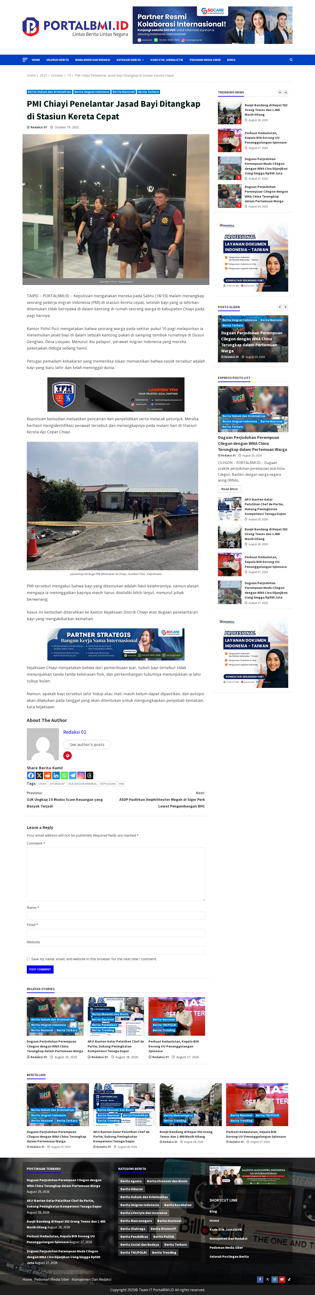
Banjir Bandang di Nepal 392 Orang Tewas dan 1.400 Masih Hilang (230, 536)
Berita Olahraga (132, 1228)
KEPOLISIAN (108, 784)
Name (33, 907)
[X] (39, 775)
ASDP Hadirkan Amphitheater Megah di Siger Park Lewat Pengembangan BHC (162, 799)
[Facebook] (31, 775)
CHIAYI (42, 784)
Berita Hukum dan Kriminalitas (49, 92)
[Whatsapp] (64, 775)
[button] (25, 60)
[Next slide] (285, 92)
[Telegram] (72, 775)
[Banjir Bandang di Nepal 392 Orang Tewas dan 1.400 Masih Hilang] (191, 1104)
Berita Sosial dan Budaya (139, 1244)
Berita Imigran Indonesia (92, 92)
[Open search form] (291, 60)
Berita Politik (163, 1236)
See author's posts (87, 744)
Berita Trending (103, 1030)
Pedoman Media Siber (205, 60)
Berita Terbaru (148, 92)
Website (33, 942)
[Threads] (89, 775)
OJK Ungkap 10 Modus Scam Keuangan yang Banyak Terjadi (65, 799)
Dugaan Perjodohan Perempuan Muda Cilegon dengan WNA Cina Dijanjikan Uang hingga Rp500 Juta (230, 140)
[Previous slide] (279, 92)
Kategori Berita (129, 60)
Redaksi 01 (39, 127)
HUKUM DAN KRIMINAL (82, 784)
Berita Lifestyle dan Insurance (143, 1213)
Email (32, 924)
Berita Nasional (124, 92)
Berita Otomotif (163, 1228)
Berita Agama (131, 1181)
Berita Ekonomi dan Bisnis (110, 1014)
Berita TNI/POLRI (164, 1025)
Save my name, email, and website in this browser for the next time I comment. (94, 959)
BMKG (231, 60)
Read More (231, 490)
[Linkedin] (56, 775)
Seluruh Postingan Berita (229, 1256)
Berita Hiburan (131, 1189)
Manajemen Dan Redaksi (92, 60)
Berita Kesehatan (178, 1205)
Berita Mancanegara (178, 1115)
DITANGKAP (57, 784)
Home (36, 60)
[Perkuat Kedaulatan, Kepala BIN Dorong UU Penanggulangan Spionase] (257, 1104)
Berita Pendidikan (104, 1025)
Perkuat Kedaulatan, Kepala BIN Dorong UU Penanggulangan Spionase (173, 1046)
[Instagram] (81, 775)
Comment (36, 843)
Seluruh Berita (57, 60)
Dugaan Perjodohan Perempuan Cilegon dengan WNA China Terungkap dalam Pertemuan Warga (55, 1046)
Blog (213, 1211)
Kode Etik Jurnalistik (166, 60)
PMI (121, 784)
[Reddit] (47, 775)
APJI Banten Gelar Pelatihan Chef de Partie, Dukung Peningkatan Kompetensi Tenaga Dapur (116, 1046)
